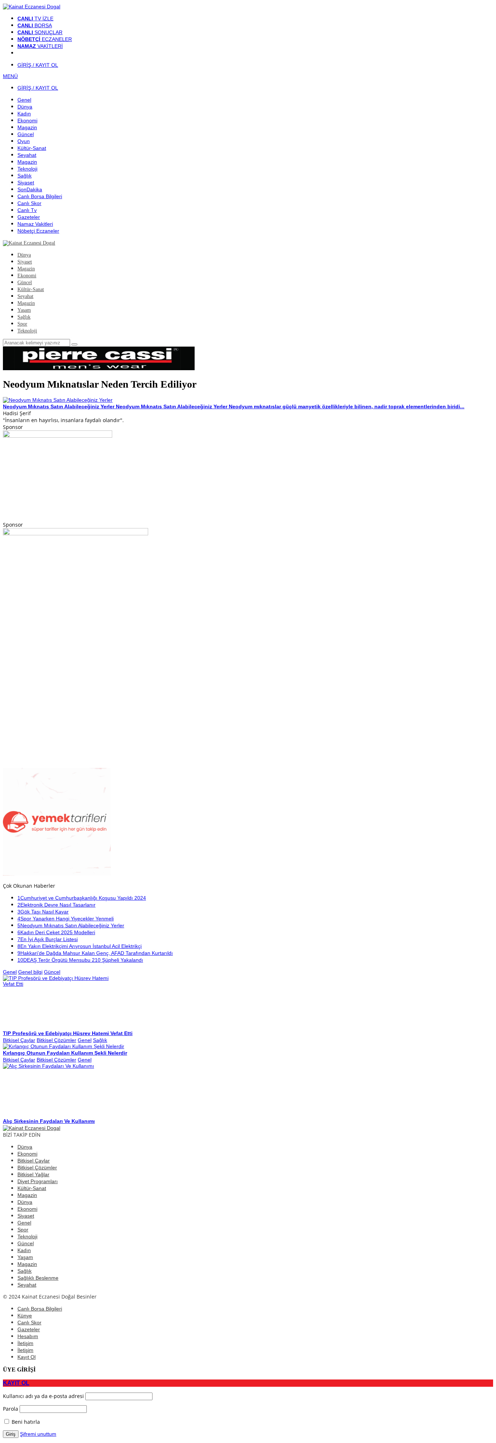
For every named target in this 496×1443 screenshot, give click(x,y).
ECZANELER (44, 39)
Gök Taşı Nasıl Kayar (43, 912)
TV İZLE (35, 18)
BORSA (34, 25)
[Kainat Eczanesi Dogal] (31, 6)
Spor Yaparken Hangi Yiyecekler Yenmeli (65, 918)
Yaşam (25, 1257)
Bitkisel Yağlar (33, 1174)
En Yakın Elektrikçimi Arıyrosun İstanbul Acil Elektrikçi (79, 946)
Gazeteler (28, 1329)
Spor (22, 1230)
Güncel (52, 972)
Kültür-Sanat (31, 1188)
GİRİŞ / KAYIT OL (37, 65)
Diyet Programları (37, 1181)
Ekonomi (27, 1154)
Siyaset (25, 1216)
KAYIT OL (16, 1382)
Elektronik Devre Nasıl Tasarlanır (56, 905)
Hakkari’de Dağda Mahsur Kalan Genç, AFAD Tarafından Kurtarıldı (95, 953)
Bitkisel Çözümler (56, 1040)
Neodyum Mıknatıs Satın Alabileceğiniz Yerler (70, 925)
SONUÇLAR (39, 32)
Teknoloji (27, 1236)
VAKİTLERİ (40, 46)
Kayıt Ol (26, 1357)
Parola (10, 1408)
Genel (10, 972)
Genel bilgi (30, 972)
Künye (24, 1316)
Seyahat (26, 1285)
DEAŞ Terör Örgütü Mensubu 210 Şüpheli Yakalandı (80, 960)
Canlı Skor (29, 1322)
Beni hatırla (25, 1421)
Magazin (27, 1195)
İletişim (25, 1343)
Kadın (24, 1250)
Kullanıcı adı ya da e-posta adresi (43, 1396)
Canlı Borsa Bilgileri (39, 1309)
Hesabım (27, 1336)
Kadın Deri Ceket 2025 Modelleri (56, 932)
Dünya (24, 1147)
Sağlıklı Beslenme (37, 1278)
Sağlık (100, 1040)
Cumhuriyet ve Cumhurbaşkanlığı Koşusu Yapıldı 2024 (81, 898)
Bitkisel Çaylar (19, 1040)
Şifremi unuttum (38, 1434)
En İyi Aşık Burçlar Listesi (47, 939)
